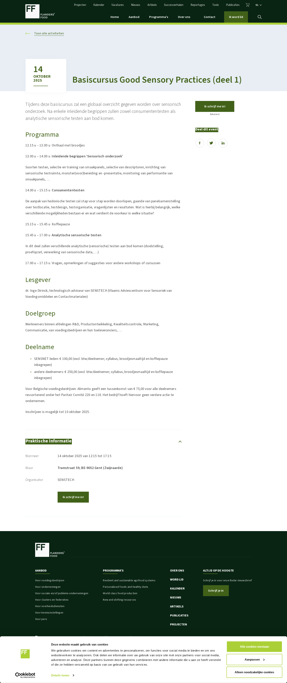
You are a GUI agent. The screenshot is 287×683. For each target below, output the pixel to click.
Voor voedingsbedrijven (49, 580)
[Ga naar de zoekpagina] (260, 17)
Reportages (198, 5)
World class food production (120, 593)
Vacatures (117, 5)
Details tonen (60, 675)
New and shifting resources (119, 600)
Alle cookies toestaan (254, 646)
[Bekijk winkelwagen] (248, 5)
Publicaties (233, 5)
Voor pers (41, 619)
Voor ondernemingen (48, 587)
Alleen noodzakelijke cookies (254, 672)
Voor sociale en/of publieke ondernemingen (61, 593)
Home (115, 17)
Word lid (177, 579)
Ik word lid (236, 17)
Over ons (184, 17)
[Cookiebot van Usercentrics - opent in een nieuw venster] (25, 675)
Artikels (152, 5)
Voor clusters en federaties (52, 600)
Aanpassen (252, 659)
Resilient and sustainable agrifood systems (129, 580)
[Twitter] (211, 143)
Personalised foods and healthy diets (125, 587)
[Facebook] (199, 143)
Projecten (80, 5)
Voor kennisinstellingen (49, 613)
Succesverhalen (173, 5)
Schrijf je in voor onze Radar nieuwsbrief (227, 580)
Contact (209, 17)
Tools (215, 5)
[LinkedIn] (223, 143)
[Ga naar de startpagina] (40, 11)
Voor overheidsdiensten (49, 606)
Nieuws (135, 5)
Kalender (98, 5)
